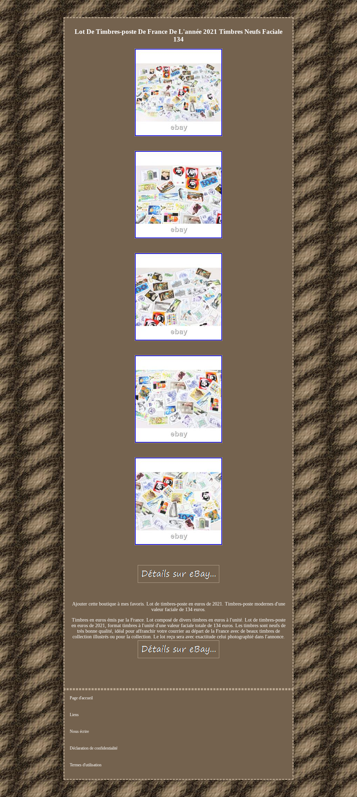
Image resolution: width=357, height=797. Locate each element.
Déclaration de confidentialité (93, 748)
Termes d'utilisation (85, 764)
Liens (74, 714)
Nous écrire (79, 731)
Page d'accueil (81, 698)
